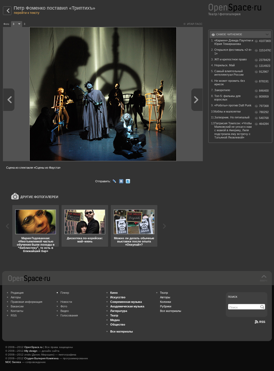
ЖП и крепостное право (230, 59)
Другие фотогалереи (39, 197)
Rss (262, 321)
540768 (264, 117)
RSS (14, 315)
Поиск (232, 296)
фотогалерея (230, 14)
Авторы (16, 297)
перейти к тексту (26, 13)
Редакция (17, 292)
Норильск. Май (224, 65)
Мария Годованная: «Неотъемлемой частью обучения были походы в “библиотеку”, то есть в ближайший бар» (36, 245)
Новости (66, 301)
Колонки (165, 301)
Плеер (64, 292)
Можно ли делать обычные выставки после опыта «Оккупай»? (134, 241)
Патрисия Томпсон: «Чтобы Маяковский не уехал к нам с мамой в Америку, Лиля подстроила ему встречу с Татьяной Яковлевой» (233, 130)
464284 (264, 123)
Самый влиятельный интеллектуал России (228, 72)
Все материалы (170, 310)
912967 (264, 71)
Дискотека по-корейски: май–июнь (85, 240)
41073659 (265, 40)
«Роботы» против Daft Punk (233, 105)
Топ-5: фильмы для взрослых (227, 97)
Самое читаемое (229, 34)
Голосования (69, 315)
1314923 (264, 65)
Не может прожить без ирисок (229, 82)
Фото (63, 306)
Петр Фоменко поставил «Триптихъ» (54, 8)
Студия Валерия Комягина (41, 358)
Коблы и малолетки (227, 111)
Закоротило (222, 90)
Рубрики (165, 306)
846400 (264, 90)
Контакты (17, 310)
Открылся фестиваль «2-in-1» (233, 51)
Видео (64, 310)
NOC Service (13, 362)
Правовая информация (26, 301)
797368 (264, 105)
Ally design (30, 350)
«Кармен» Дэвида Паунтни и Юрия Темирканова (233, 42)
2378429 (264, 59)
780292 (264, 112)
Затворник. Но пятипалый (231, 117)
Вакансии (17, 306)
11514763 (265, 50)
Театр (212, 14)
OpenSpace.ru (33, 347)
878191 (264, 81)
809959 (264, 96)
